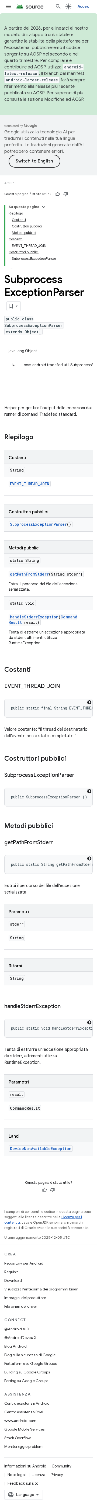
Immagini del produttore (25, 1297)
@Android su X (17, 1329)
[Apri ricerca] (58, 6)
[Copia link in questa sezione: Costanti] (36, 670)
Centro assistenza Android (27, 1403)
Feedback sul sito (23, 1483)
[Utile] (58, 194)
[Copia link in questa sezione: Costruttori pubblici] (71, 759)
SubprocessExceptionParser (38, 524)
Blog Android (15, 1346)
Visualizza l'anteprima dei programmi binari (41, 1289)
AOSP (8, 183)
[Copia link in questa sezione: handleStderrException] (66, 1006)
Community (61, 1466)
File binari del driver (20, 1306)
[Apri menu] (8, 6)
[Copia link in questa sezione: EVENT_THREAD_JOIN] (65, 686)
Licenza (38, 1475)
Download (13, 1280)
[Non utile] (66, 194)
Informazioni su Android (25, 1466)
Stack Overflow (17, 1437)
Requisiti (11, 1271)
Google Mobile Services (24, 1429)
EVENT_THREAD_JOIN (29, 483)
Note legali (17, 1475)
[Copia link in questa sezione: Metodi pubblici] (58, 826)
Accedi (84, 6)
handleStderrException (34, 616)
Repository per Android (23, 1263)
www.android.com (20, 1420)
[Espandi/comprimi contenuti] (43, 207)
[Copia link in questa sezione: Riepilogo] (38, 437)
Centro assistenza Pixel (23, 1412)
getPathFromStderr (29, 574)
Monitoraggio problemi (23, 1446)
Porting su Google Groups (26, 1380)
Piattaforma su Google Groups (30, 1363)
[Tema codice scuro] (89, 702)
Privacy (57, 1475)
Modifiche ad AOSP (63, 99)
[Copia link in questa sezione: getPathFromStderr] (58, 843)
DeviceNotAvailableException (40, 1148)
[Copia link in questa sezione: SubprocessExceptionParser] (79, 775)
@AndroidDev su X (20, 1337)
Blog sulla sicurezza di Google (30, 1354)
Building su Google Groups (27, 1372)
